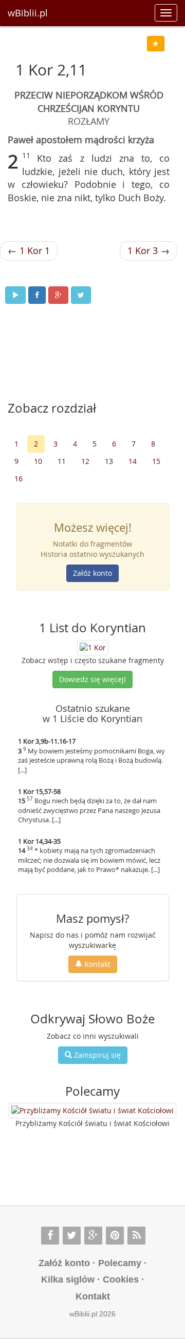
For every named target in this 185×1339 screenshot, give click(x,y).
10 (38, 461)
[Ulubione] (155, 43)
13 (109, 461)
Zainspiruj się (96, 1055)
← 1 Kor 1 (29, 250)
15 (156, 461)
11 (62, 461)
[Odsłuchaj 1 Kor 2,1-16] (15, 295)
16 (18, 478)
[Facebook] (50, 1236)
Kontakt (96, 964)
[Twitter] (72, 1236)
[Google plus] (93, 1236)
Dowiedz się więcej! (92, 679)
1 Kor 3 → (148, 250)
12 (85, 461)
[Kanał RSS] (136, 1236)
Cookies (121, 1279)
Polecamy (119, 1263)
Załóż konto (92, 573)
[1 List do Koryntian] (92, 646)
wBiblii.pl (28, 13)
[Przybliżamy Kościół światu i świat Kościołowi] (92, 1110)
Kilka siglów (68, 1279)
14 (132, 461)
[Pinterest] (115, 1236)
